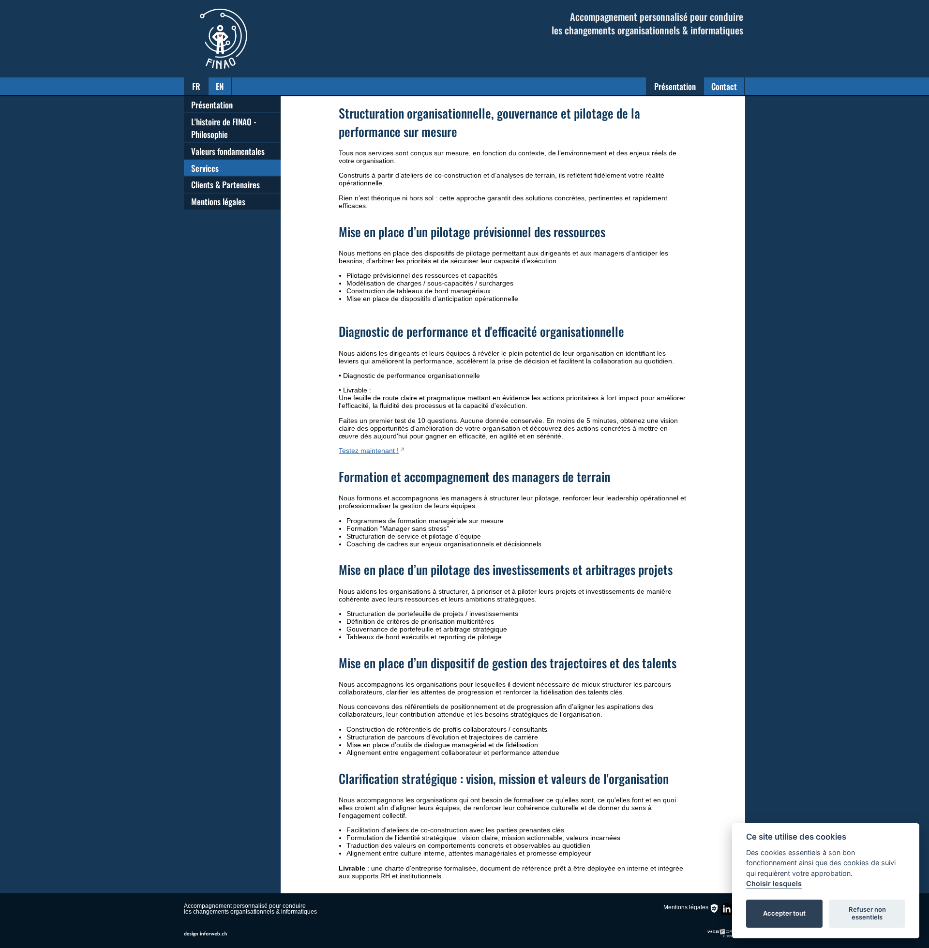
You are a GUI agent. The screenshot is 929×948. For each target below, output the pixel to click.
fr (196, 86)
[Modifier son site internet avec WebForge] (726, 933)
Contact (724, 86)
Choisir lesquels (774, 883)
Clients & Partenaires (225, 184)
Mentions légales (218, 201)
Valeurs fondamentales (228, 151)
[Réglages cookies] (714, 908)
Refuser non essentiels (867, 913)
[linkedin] (727, 916)
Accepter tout (784, 913)
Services (205, 168)
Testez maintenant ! (369, 450)
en (220, 86)
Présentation (675, 86)
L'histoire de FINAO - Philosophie (223, 127)
